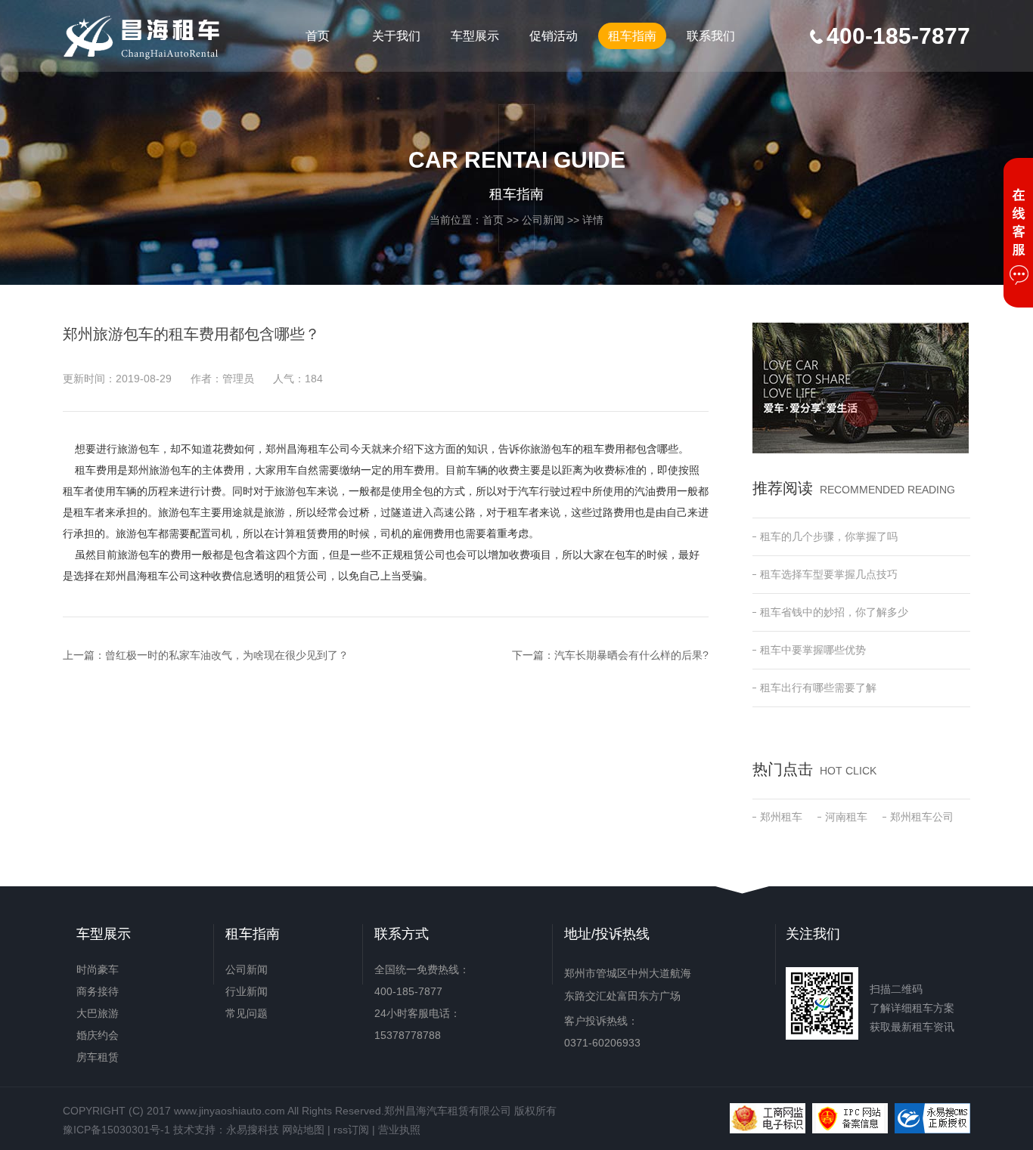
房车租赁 (97, 1057)
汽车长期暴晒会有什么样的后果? (631, 655)
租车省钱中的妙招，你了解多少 (834, 612)
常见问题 (246, 1013)
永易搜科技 (252, 1130)
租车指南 (632, 35)
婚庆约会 (97, 1035)
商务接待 (97, 991)
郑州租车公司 (922, 817)
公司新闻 (543, 220)
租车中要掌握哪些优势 (813, 650)
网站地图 (303, 1130)
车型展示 (475, 35)
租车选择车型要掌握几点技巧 (829, 574)
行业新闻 (246, 991)
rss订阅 (351, 1130)
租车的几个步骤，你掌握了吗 (829, 536)
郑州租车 (781, 817)
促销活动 (553, 35)
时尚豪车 (97, 969)
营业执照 (399, 1130)
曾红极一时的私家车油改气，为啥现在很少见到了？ (227, 655)
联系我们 (711, 35)
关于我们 (396, 35)
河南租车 (846, 817)
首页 (318, 35)
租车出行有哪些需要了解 (818, 688)
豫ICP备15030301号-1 (116, 1130)
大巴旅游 (97, 1013)
